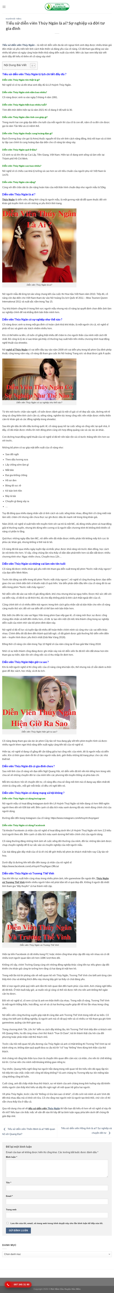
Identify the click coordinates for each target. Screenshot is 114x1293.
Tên (8, 1182)
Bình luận (11, 1157)
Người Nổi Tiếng (13, 19)
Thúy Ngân (54, 1108)
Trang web (11, 1209)
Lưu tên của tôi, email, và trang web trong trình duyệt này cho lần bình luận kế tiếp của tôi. (57, 1223)
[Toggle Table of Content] (31, 65)
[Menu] (4, 6)
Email (9, 1196)
